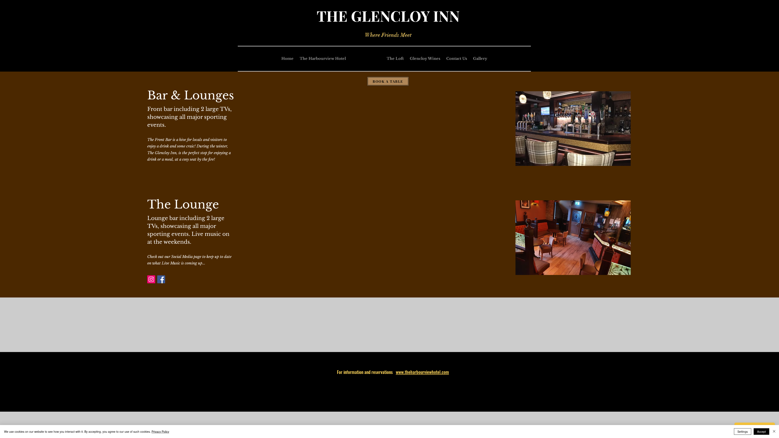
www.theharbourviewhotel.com (422, 372)
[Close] (774, 431)
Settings (742, 431)
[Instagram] (151, 279)
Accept (761, 431)
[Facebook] (161, 279)
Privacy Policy (160, 431)
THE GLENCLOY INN (388, 15)
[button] (573, 128)
